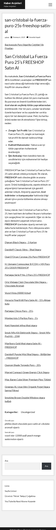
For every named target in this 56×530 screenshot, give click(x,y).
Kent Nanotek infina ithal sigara (21, 325)
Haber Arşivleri (13, 3)
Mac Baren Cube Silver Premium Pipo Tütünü (28, 379)
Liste (7, 486)
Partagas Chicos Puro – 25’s (19, 310)
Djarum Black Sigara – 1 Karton (21, 242)
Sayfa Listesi (10, 491)
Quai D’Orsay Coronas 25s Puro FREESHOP (27, 256)
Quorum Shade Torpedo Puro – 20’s (23, 365)
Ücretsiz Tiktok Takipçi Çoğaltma (20, 496)
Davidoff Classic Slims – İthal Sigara (23, 249)
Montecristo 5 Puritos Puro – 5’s (21, 318)
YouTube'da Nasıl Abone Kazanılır (20, 501)
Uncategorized (28, 412)
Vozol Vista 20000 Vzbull (18, 292)
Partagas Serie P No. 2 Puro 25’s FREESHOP (27, 274)
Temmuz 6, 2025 (19, 37)
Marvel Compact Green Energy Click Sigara (27, 372)
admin (7, 37)
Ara (6, 460)
